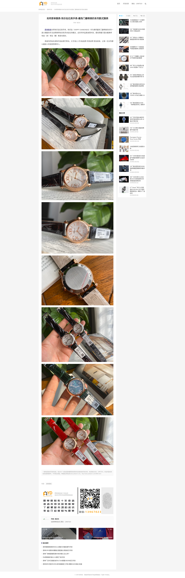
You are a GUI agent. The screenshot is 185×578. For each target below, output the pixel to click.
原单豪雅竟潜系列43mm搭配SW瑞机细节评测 (57, 547)
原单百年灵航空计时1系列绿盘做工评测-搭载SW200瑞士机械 (62, 564)
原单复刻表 (42, 9)
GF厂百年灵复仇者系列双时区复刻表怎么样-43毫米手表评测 (137, 119)
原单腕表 (48, 30)
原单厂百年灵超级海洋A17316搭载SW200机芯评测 (59, 560)
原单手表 (49, 9)
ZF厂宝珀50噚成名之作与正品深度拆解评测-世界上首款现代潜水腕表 (137, 76)
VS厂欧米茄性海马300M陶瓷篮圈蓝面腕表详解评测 (137, 168)
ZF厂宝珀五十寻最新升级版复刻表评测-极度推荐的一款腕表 (137, 39)
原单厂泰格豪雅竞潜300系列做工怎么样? (56, 554)
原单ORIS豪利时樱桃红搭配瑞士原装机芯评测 (57, 550)
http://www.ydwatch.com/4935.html (91, 473)
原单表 (81, 574)
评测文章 (126, 3)
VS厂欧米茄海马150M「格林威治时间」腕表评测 (137, 104)
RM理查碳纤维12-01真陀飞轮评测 (54, 557)
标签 (143, 15)
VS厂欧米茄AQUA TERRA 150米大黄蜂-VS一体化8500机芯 (137, 95)
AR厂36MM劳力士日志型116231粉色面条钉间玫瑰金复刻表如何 (137, 179)
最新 (128, 15)
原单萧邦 (48, 483)
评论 (136, 15)
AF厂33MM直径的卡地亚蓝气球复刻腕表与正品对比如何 (137, 157)
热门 (121, 15)
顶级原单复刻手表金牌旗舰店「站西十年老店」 (97, 574)
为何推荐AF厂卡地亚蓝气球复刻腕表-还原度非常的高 (137, 48)
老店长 (78, 22)
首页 (118, 3)
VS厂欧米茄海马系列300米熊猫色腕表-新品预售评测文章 (137, 85)
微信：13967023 (137, 3)
